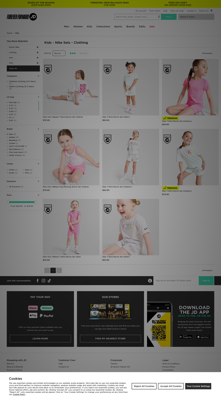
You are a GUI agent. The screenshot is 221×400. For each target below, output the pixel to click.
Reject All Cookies (144, 386)
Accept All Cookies (170, 386)
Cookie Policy (19, 394)
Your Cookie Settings (198, 386)
